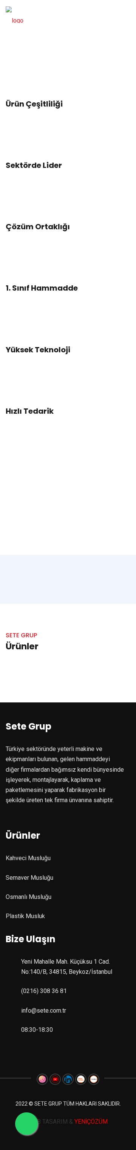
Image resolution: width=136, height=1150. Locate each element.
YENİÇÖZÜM (90, 1121)
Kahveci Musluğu (28, 858)
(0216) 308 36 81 (44, 991)
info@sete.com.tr (43, 1010)
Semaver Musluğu (29, 877)
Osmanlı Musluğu (28, 896)
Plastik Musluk (25, 916)
